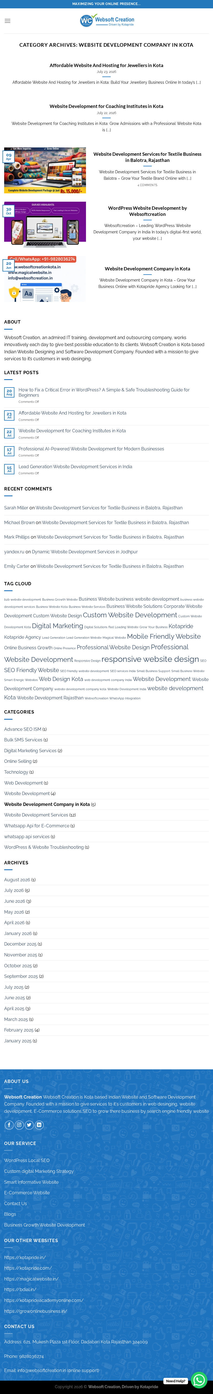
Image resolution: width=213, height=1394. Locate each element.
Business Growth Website (60, 599)
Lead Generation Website (84, 637)
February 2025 (19, 1030)
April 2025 (14, 1008)
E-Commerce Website (27, 1192)
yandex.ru (14, 551)
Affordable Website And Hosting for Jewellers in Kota (106, 65)
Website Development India (126, 689)
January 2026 (18, 933)
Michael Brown (19, 522)
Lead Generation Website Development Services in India (75, 466)
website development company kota (80, 689)
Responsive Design (87, 660)
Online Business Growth (28, 647)
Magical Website (114, 637)
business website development (147, 599)
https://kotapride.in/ (25, 1257)
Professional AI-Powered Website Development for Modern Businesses (91, 448)
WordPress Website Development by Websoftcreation (147, 211)
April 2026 (14, 922)
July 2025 (14, 987)
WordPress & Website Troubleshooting (44, 847)
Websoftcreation (96, 698)
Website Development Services (36, 815)
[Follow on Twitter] (29, 1125)
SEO (203, 660)
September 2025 (21, 976)
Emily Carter (16, 566)
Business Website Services (87, 606)
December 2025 (20, 944)
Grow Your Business (154, 627)
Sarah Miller (16, 507)
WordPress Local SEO (27, 1160)
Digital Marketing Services (30, 750)
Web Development (23, 783)
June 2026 (14, 901)
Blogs (10, 1214)
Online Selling (18, 761)
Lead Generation (53, 637)
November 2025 (20, 955)
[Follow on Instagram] (19, 1125)
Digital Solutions (95, 627)
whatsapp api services (27, 836)
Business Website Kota (52, 606)
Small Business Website (187, 671)
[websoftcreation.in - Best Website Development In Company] (106, 21)
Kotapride (181, 626)
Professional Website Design (113, 647)
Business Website (97, 599)
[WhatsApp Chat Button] (199, 1380)
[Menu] (7, 21)
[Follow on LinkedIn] (39, 1125)
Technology (16, 772)
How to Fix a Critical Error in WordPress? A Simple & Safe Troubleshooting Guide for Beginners (104, 392)
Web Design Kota (61, 679)
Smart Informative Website (31, 1182)
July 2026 (14, 890)
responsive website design (150, 659)
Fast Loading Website (123, 627)
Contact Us (15, 1203)
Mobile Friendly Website (164, 636)
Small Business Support (153, 671)
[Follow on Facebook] (9, 1125)
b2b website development (22, 599)
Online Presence (65, 648)
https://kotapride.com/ (28, 1268)
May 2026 (14, 912)
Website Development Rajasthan (50, 697)
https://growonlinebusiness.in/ (35, 1311)
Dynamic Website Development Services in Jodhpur (85, 551)
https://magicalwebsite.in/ (31, 1279)
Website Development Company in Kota (147, 269)
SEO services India (123, 671)
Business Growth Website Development (44, 1225)
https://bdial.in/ (20, 1289)
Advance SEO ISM (22, 729)
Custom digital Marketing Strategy (39, 1171)
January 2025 (18, 1040)
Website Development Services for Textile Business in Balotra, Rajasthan (147, 157)
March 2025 (16, 1019)
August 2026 (17, 879)
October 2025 (18, 965)
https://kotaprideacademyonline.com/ (44, 1300)
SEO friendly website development (84, 671)
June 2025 (14, 997)
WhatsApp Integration (124, 698)
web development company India (108, 680)
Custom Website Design (57, 615)
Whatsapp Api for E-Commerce (36, 825)
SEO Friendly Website (31, 670)
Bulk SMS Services (23, 739)
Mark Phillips (17, 537)
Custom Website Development (130, 615)
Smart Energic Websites (21, 680)
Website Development (162, 679)
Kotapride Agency (22, 637)
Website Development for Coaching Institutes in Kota (106, 106)
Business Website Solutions (134, 606)
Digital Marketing (57, 626)
